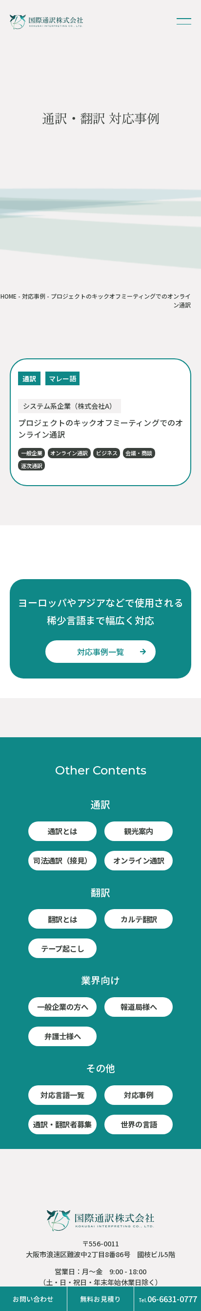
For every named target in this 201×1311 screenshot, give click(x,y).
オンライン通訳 (138, 860)
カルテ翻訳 (139, 918)
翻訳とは (62, 918)
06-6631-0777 (168, 1299)
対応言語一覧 (62, 1094)
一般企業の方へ (62, 1006)
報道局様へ (139, 1006)
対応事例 (33, 296)
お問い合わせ (33, 1299)
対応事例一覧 (100, 651)
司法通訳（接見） (62, 860)
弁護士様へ (62, 1035)
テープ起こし (62, 948)
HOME (8, 296)
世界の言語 (139, 1124)
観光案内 (138, 830)
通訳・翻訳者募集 (62, 1124)
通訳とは (62, 830)
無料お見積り (100, 1299)
